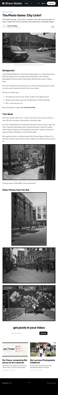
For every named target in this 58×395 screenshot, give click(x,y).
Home (26, 3)
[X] (29, 382)
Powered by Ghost (51, 383)
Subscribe (51, 3)
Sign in (43, 3)
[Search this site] (39, 3)
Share (52, 26)
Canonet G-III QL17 (7, 12)
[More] (31, 3)
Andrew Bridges (12, 26)
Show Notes (5, 383)
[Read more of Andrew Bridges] (4, 27)
